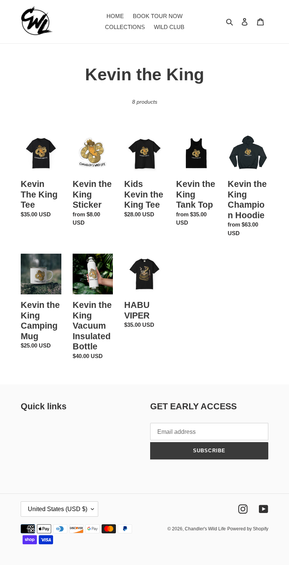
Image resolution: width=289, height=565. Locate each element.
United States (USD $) (57, 509)
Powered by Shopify (247, 528)
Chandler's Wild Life (205, 528)
